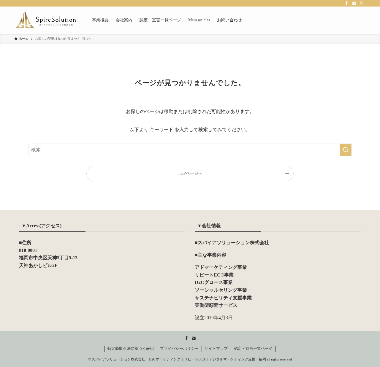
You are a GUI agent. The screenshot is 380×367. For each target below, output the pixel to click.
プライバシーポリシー (179, 348)
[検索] (362, 3)
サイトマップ (216, 348)
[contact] (354, 3)
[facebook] (346, 3)
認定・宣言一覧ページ (253, 348)
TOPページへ (190, 173)
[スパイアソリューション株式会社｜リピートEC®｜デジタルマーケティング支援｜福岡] (45, 20)
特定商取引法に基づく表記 (130, 348)
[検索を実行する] (346, 150)
